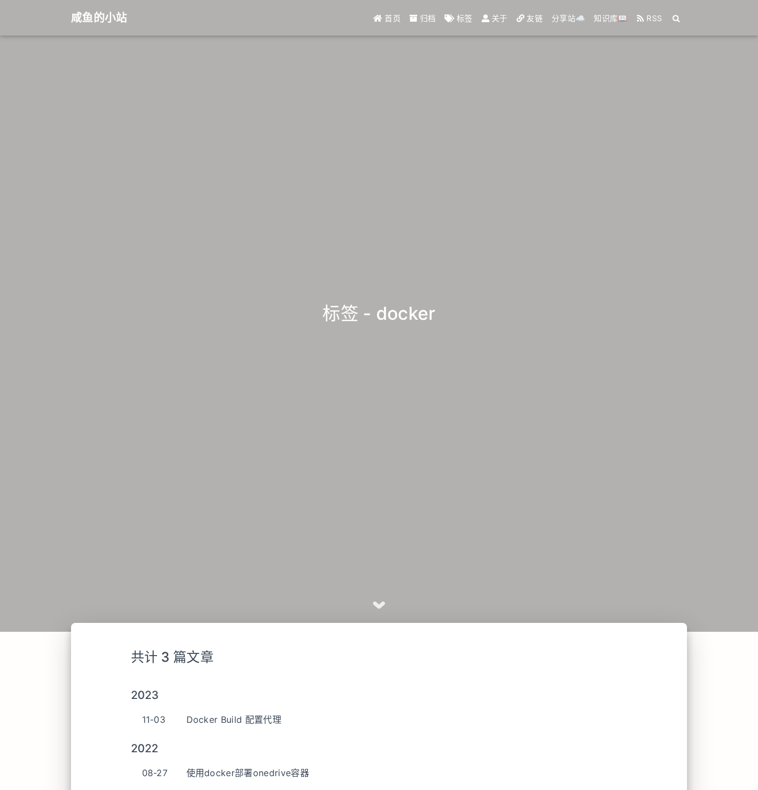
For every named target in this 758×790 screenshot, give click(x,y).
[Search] (676, 18)
